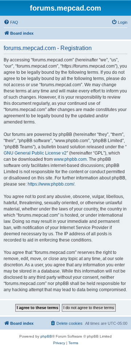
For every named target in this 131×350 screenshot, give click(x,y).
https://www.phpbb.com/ (51, 184)
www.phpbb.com (70, 159)
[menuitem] (11, 22)
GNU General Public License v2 (35, 153)
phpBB (46, 336)
